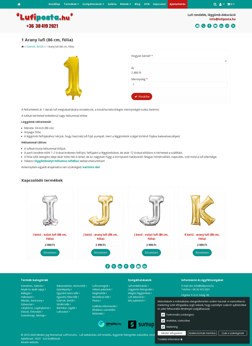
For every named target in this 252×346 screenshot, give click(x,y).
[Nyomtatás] (144, 266)
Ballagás (26, 293)
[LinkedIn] (221, 25)
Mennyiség (139, 79)
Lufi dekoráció (136, 297)
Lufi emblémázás (137, 285)
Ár (132, 68)
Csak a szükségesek (233, 333)
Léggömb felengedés (140, 289)
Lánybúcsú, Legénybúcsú (35, 307)
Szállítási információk (104, 306)
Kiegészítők (98, 293)
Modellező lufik (100, 297)
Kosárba (143, 96)
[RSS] (233, 25)
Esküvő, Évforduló (31, 311)
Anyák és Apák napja (32, 289)
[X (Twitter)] (113, 266)
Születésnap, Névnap (33, 315)
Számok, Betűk (65, 300)
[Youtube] (215, 25)
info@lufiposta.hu (222, 19)
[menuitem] (19, 4)
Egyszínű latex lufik (67, 293)
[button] (231, 4)
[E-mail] (197, 25)
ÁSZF (38, 338)
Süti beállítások (51, 338)
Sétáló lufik (63, 304)
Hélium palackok (101, 289)
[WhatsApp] (132, 266)
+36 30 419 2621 (200, 289)
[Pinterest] (126, 266)
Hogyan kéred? (142, 56)
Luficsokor (62, 311)
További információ (169, 339)
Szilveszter (27, 304)
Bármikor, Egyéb (66, 307)
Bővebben (50, 252)
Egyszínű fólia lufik (67, 297)
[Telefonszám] (203, 25)
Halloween (27, 297)
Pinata (95, 300)
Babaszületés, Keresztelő (71, 285)
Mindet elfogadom (171, 333)
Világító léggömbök (139, 293)
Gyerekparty (63, 289)
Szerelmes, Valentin (32, 285)
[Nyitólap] (19, 4)
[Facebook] (209, 25)
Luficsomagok (100, 285)
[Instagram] (227, 25)
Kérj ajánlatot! (136, 300)
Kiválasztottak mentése (202, 333)
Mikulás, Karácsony (31, 300)
